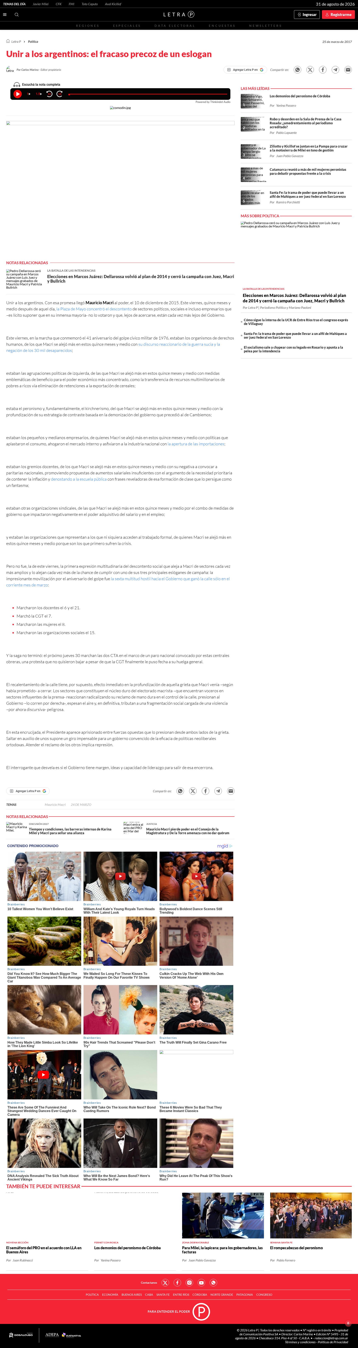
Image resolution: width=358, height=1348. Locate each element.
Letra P (16, 41)
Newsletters (265, 25)
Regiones (88, 25)
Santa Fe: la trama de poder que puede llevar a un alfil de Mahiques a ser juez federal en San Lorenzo (295, 335)
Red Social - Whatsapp (213, 1282)
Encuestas (222, 25)
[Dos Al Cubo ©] (21, 1335)
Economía (110, 1294)
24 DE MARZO (81, 804)
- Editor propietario (50, 69)
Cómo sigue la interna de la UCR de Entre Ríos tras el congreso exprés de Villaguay (296, 322)
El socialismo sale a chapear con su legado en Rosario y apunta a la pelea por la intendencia (293, 349)
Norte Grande (221, 1294)
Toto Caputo (90, 4)
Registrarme (341, 14)
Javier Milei (40, 4)
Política (33, 41)
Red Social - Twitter (165, 1282)
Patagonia (244, 1294)
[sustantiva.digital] (71, 1335)
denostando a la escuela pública (78, 479)
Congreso (264, 1294)
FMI (71, 4)
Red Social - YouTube (201, 1282)
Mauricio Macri (55, 804)
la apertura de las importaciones (196, 443)
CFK (59, 4)
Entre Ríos (181, 1294)
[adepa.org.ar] (52, 1335)
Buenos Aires (132, 1294)
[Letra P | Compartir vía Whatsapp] (297, 69)
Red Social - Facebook (177, 1282)
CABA (149, 1294)
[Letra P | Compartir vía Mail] (348, 69)
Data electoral (175, 25)
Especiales (127, 25)
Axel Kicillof (113, 4)
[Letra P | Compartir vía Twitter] (310, 69)
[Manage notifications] (348, 1323)
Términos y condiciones (300, 1342)
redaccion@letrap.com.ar (331, 1338)
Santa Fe (163, 1294)
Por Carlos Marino (28, 69)
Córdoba (199, 1294)
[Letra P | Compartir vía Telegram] (335, 69)
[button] (120, 190)
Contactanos (149, 1282)
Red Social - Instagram (189, 1282)
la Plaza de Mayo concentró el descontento (94, 308)
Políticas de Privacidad (333, 1342)
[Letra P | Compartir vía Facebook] (322, 69)
